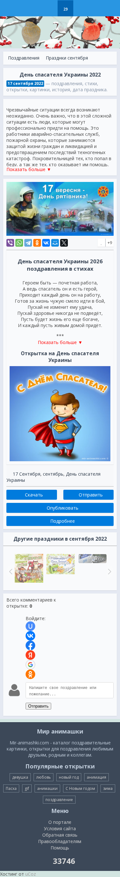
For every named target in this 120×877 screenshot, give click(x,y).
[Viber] (10, 243)
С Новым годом (80, 788)
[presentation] (9, 571)
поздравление (59, 799)
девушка (20, 777)
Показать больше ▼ (28, 169)
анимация (96, 777)
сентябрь (53, 474)
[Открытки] (33, 8)
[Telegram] (28, 243)
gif (27, 788)
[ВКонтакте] (46, 243)
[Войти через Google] (30, 664)
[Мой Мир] (55, 243)
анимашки (47, 788)
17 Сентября (26, 474)
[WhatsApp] (19, 243)
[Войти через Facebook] (30, 645)
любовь (43, 777)
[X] (64, 243)
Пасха (11, 788)
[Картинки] (49, 8)
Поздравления (23, 58)
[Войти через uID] (30, 626)
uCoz (30, 874)
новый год (69, 777)
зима (108, 788)
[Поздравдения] (81, 8)
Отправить (38, 706)
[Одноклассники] (37, 243)
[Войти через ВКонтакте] (30, 636)
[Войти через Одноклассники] (30, 674)
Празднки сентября (67, 58)
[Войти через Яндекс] (30, 655)
